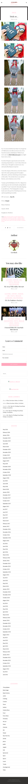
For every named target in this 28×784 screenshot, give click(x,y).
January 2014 (6, 620)
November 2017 (7, 498)
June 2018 (5, 483)
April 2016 (5, 552)
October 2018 (6, 472)
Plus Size (3, 220)
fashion (15, 279)
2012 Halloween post (15, 155)
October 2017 (6, 500)
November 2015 (7, 566)
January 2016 (6, 560)
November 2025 (7, 441)
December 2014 (7, 592)
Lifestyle (5, 727)
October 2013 (6, 629)
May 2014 (5, 609)
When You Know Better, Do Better (14, 400)
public (4, 744)
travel (4, 761)
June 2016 (5, 546)
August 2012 (6, 669)
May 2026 (5, 429)
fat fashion (11, 219)
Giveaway (5, 718)
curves (19, 217)
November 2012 (7, 660)
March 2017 (6, 520)
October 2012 (6, 663)
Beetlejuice (7, 216)
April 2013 (5, 646)
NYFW (4, 738)
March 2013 (6, 649)
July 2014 (5, 603)
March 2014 (6, 614)
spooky (19, 220)
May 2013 (5, 643)
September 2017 (7, 503)
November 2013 (7, 626)
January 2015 (6, 589)
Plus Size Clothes (12, 220)
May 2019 (5, 463)
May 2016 (5, 549)
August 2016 (6, 540)
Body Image (6, 690)
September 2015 (7, 572)
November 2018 (7, 469)
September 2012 (7, 666)
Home (4, 724)
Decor (4, 704)
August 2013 (6, 634)
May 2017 (5, 515)
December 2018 (7, 466)
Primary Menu (2, 2)
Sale (4, 750)
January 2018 (6, 492)
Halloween (18, 219)
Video (4, 770)
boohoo (10, 217)
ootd (22, 219)
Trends (4, 764)
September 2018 (7, 475)
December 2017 (7, 495)
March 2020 (6, 446)
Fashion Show (8, 321)
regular (16, 282)
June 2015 (5, 580)
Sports (16, 323)
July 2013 (5, 637)
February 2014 (6, 617)
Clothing (9, 279)
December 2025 (7, 438)
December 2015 (7, 563)
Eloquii (7, 201)
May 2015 (5, 583)
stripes (23, 220)
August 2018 (6, 478)
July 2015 (5, 577)
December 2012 (7, 657)
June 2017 (5, 512)
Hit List (4, 721)
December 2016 (7, 529)
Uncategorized (14, 284)
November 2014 (7, 594)
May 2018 (5, 486)
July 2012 (5, 671)
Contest (14, 293)
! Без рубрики (6, 687)
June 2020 (5, 443)
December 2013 (7, 623)
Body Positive (6, 693)
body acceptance (15, 216)
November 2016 (7, 532)
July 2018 (5, 480)
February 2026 (6, 432)
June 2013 (5, 640)
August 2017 (6, 506)
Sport (11, 323)
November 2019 (7, 452)
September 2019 (7, 458)
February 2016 (6, 557)
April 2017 (5, 517)
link (20, 279)
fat (7, 219)
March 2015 (6, 586)
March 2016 (6, 554)
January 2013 (6, 654)
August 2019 (6, 460)
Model (4, 733)
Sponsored (8, 298)
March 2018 (6, 489)
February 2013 (6, 651)
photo (14, 12)
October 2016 (6, 535)
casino (4, 695)
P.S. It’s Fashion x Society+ (14, 300)
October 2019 (6, 455)
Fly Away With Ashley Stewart (14, 287)
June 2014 (5, 606)
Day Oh (12, 197)
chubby (15, 217)
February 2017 (6, 523)
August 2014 (6, 600)
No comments (20, 227)
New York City (6, 735)
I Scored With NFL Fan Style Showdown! (14, 328)
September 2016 (7, 537)
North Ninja (18, 781)
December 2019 (7, 449)
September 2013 (7, 631)
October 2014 (6, 597)
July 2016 (5, 543)
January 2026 (6, 435)
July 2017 (5, 509)
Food (4, 713)
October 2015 (6, 569)
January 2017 (6, 526)
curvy (22, 217)
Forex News (6, 715)
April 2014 (5, 612)
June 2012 (5, 674)
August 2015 (6, 574)
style (3, 221)
